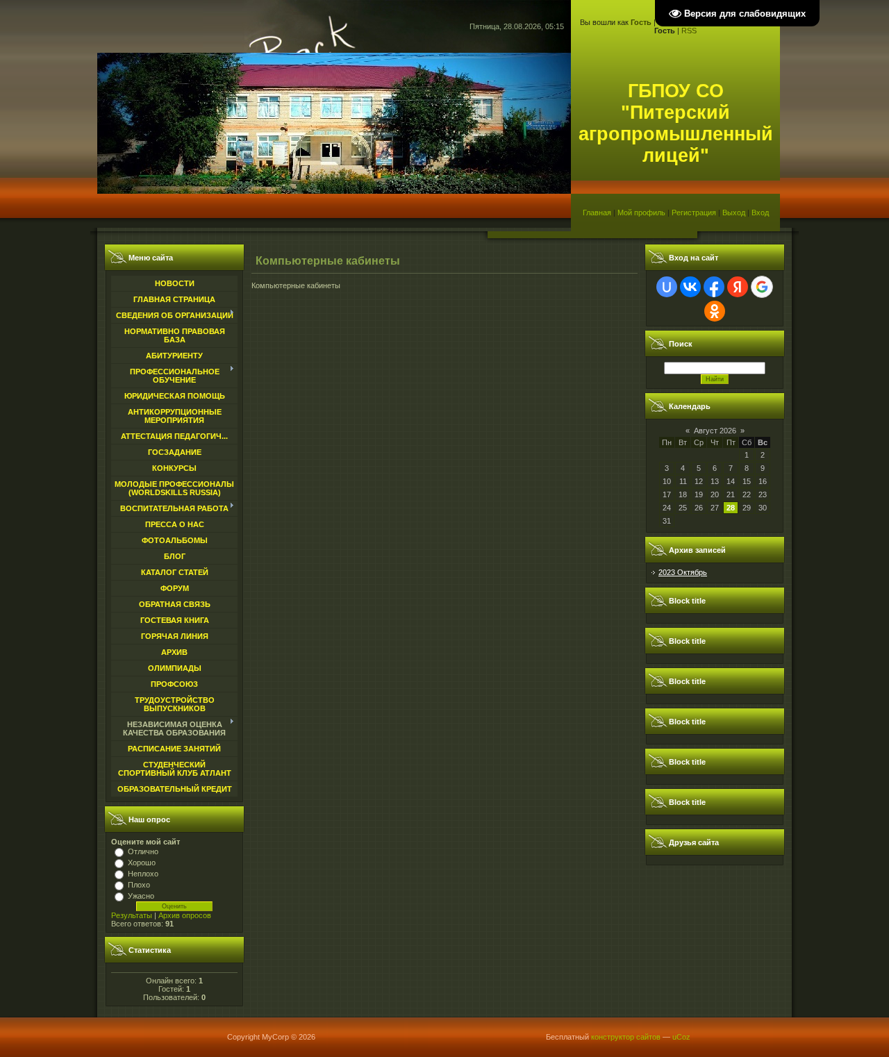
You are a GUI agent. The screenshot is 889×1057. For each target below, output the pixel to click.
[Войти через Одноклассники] (714, 311)
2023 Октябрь (682, 572)
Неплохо (143, 873)
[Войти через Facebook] (714, 286)
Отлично (143, 851)
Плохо (139, 885)
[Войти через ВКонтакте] (690, 286)
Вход (760, 212)
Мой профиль (641, 212)
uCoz (681, 1037)
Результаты (131, 915)
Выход (733, 212)
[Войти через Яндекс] (737, 286)
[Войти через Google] (762, 287)
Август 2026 (715, 430)
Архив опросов (184, 915)
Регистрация (694, 212)
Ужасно (141, 896)
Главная (597, 212)
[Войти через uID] (666, 286)
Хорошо (142, 862)
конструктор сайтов (625, 1037)
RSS (689, 30)
